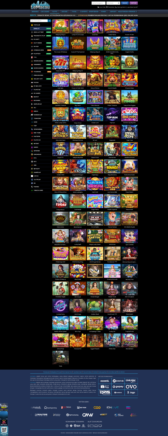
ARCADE (64, 11)
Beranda (35, 11)
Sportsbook (93, 11)
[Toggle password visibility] (118, 3)
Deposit (113, 11)
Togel (74, 11)
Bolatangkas (123, 11)
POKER (103, 11)
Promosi (132, 11)
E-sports (83, 11)
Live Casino (45, 11)
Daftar (133, 3)
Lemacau (33, 376)
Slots (54, 11)
